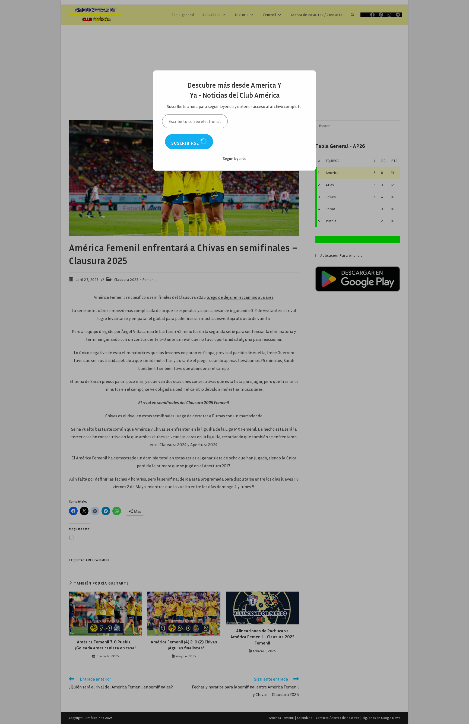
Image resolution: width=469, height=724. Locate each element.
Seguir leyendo (234, 158)
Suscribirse (185, 143)
